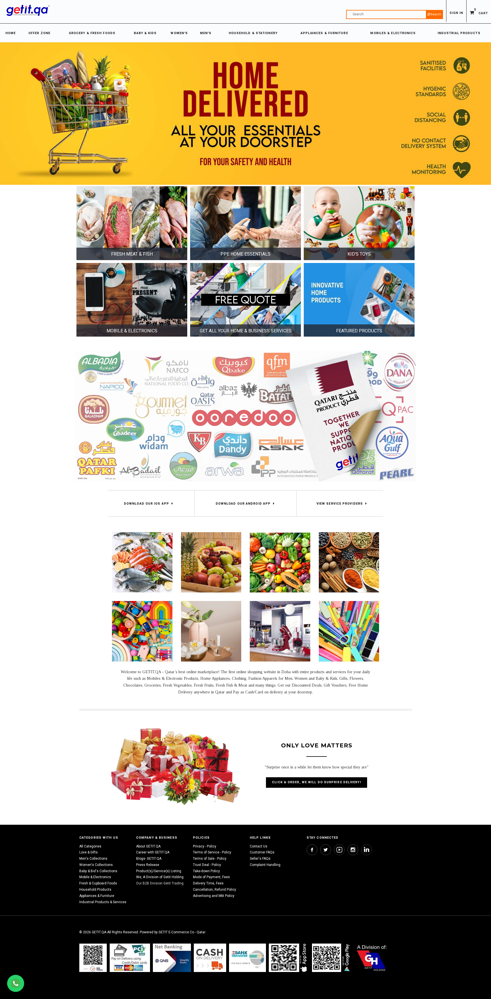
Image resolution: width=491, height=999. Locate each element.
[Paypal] (93, 958)
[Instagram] (353, 850)
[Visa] (130, 958)
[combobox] (394, 14)
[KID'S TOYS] (359, 223)
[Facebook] (312, 850)
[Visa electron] (247, 958)
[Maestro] (289, 958)
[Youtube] (339, 850)
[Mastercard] (172, 958)
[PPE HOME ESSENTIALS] (245, 223)
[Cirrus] (372, 958)
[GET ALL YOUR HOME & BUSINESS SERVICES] (245, 300)
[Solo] (331, 958)
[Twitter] (326, 850)
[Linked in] (366, 850)
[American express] (210, 958)
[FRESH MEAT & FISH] (131, 223)
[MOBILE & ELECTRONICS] (131, 300)
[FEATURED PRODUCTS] (359, 300)
